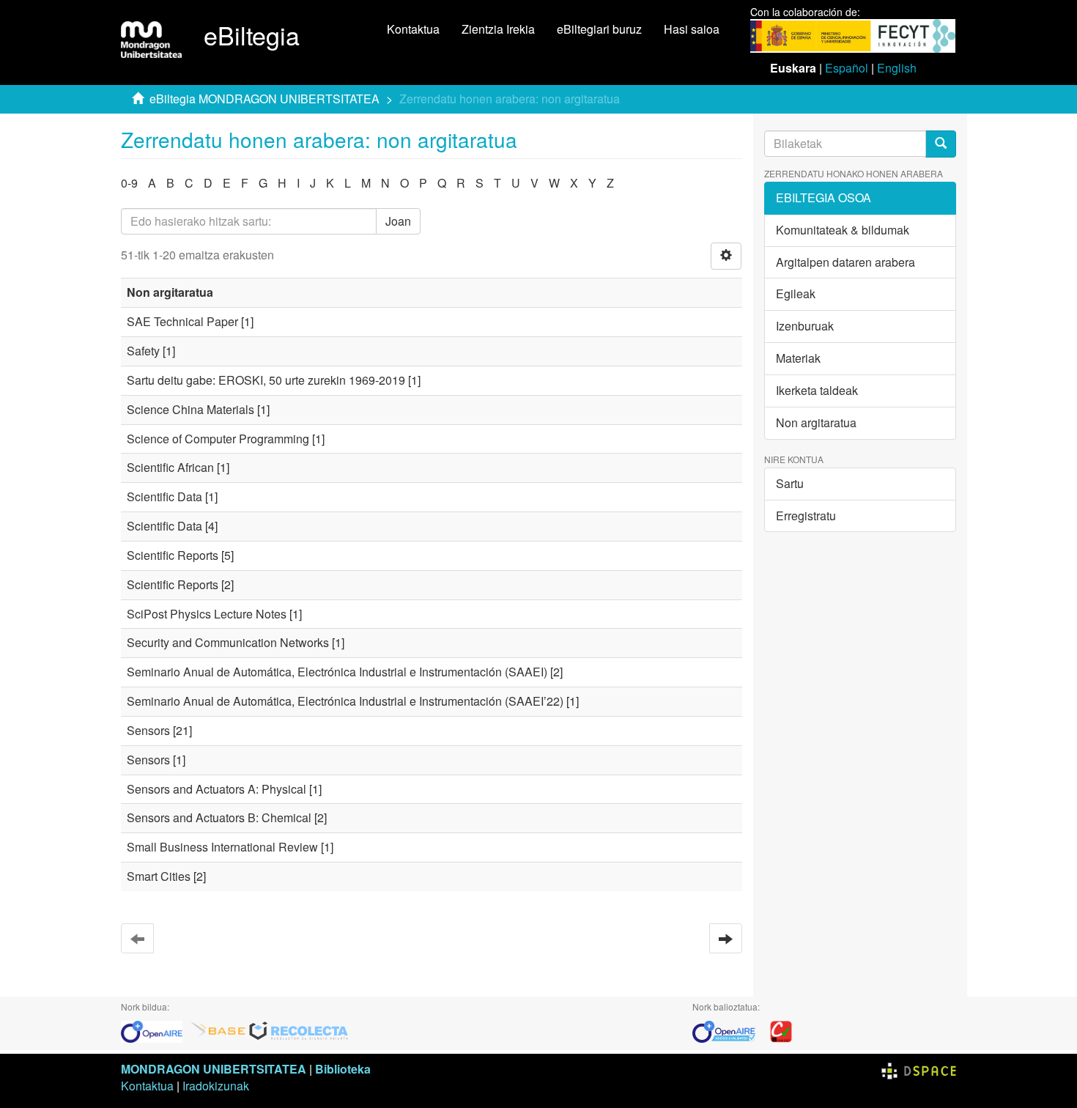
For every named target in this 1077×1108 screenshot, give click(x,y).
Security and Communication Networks (228, 642)
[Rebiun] (781, 1030)
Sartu (790, 483)
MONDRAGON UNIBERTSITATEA (213, 1068)
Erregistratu (806, 515)
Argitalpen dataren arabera (845, 262)
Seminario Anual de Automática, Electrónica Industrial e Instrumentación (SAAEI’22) (345, 700)
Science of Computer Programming (218, 438)
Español (846, 67)
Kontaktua (413, 29)
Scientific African (170, 467)
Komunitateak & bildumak (842, 229)
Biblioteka (343, 1068)
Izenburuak (805, 325)
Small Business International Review (222, 846)
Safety (143, 350)
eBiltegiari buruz (599, 29)
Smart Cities (158, 876)
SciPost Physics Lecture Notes (206, 613)
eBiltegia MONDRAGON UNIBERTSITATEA (264, 98)
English (897, 67)
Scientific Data (164, 496)
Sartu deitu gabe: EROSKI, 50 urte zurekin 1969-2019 (266, 380)
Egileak (795, 293)
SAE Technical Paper (182, 321)
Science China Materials (190, 409)
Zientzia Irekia (498, 29)
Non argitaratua (816, 422)
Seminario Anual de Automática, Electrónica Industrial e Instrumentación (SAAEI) (337, 671)
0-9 (129, 182)
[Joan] (940, 144)
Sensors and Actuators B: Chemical (219, 817)
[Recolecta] (299, 1030)
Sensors (148, 730)
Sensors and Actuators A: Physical (216, 788)
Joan (398, 221)
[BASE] (218, 1030)
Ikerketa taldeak (817, 390)
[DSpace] (918, 1068)
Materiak (798, 358)
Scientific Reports (172, 555)
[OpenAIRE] (155, 1030)
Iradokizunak (215, 1085)
